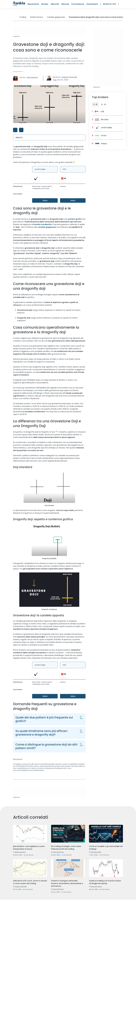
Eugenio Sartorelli (69, 77)
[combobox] (45, 169)
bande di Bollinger (35, 393)
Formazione (77, 4)
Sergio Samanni (20, 852)
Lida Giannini (32, 77)
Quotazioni (92, 4)
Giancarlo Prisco (58, 852)
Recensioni (33, 4)
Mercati (55, 4)
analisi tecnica (21, 219)
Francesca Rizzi (96, 852)
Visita (44, 200)
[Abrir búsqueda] (122, 4)
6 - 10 (103, 104)
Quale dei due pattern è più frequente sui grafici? (44, 719)
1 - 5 (95, 104)
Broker (44, 4)
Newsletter (109, 4)
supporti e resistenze (45, 361)
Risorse (65, 4)
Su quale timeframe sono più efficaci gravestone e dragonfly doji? (41, 733)
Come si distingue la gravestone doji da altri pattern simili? (46, 746)
